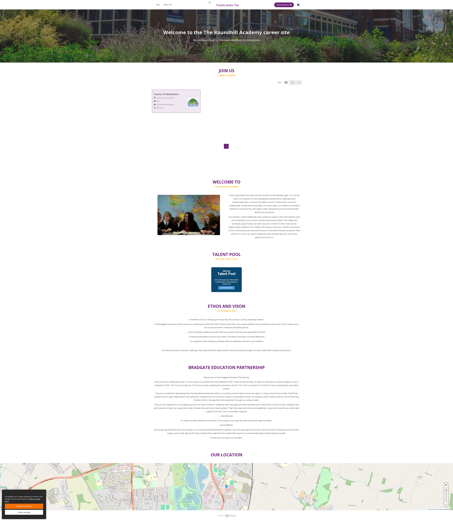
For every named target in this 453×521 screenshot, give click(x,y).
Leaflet (429, 509)
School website (283, 5)
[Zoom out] (446, 505)
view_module (286, 82)
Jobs (158, 5)
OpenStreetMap (438, 509)
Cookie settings (24, 512)
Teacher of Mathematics (166, 94)
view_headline (299, 82)
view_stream (292, 82)
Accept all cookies (24, 506)
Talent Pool (167, 5)
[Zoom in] (446, 485)
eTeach (226, 515)
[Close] (43, 493)
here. (240, 438)
